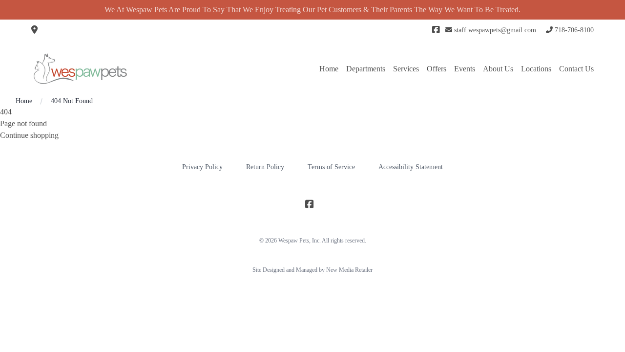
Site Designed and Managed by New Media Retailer (312, 269)
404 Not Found (72, 101)
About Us (498, 69)
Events (464, 69)
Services (406, 69)
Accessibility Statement (410, 167)
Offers (436, 69)
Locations (536, 69)
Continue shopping (29, 135)
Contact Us (576, 69)
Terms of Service (331, 167)
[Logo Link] (80, 69)
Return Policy (265, 167)
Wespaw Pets (293, 240)
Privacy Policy (202, 167)
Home (328, 69)
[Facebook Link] (435, 30)
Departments (365, 69)
